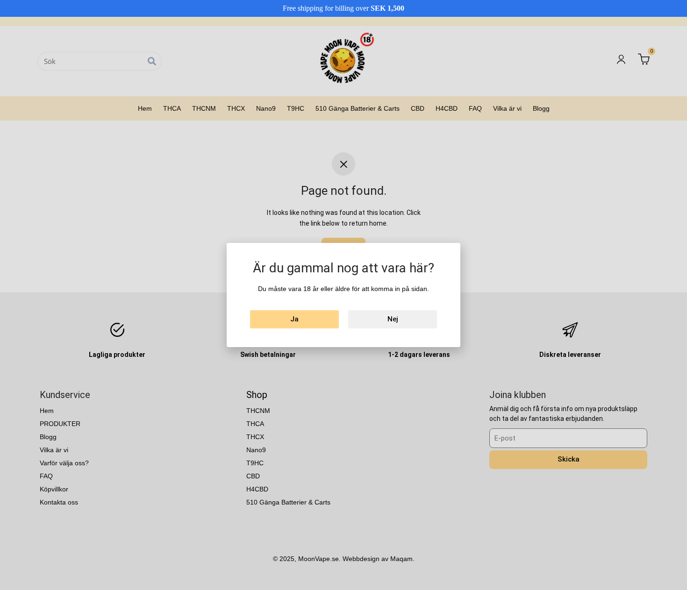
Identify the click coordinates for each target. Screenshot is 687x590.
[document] (343, 295)
